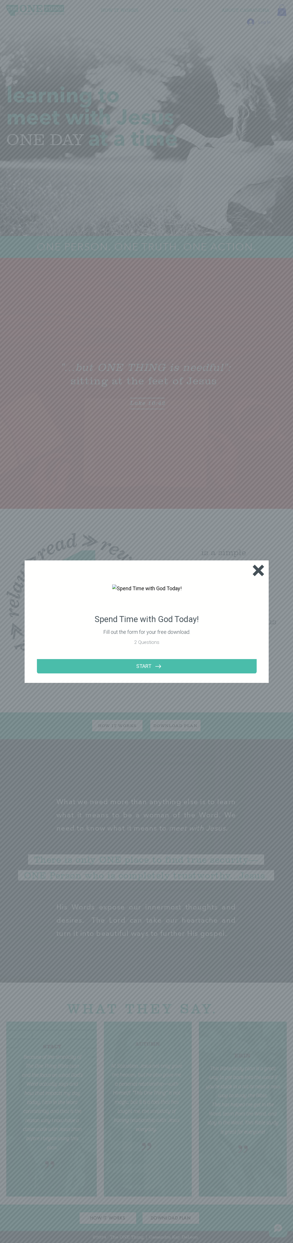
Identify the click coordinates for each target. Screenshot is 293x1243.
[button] (258, 570)
